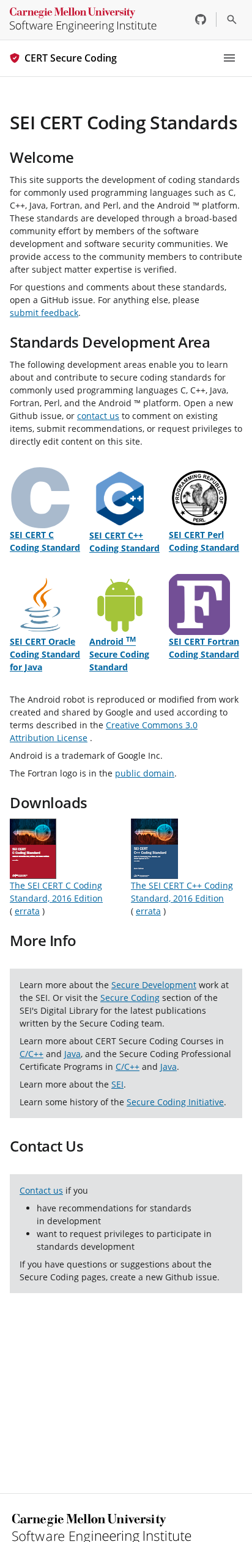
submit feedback (44, 312)
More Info (43, 940)
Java (72, 1054)
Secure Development (153, 985)
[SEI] (83, 19)
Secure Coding (130, 997)
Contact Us (46, 1146)
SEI (117, 1084)
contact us (98, 415)
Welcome (42, 157)
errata (27, 911)
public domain (144, 773)
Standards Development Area (110, 342)
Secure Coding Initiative (175, 1102)
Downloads (48, 802)
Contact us (41, 1190)
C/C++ (31, 1054)
